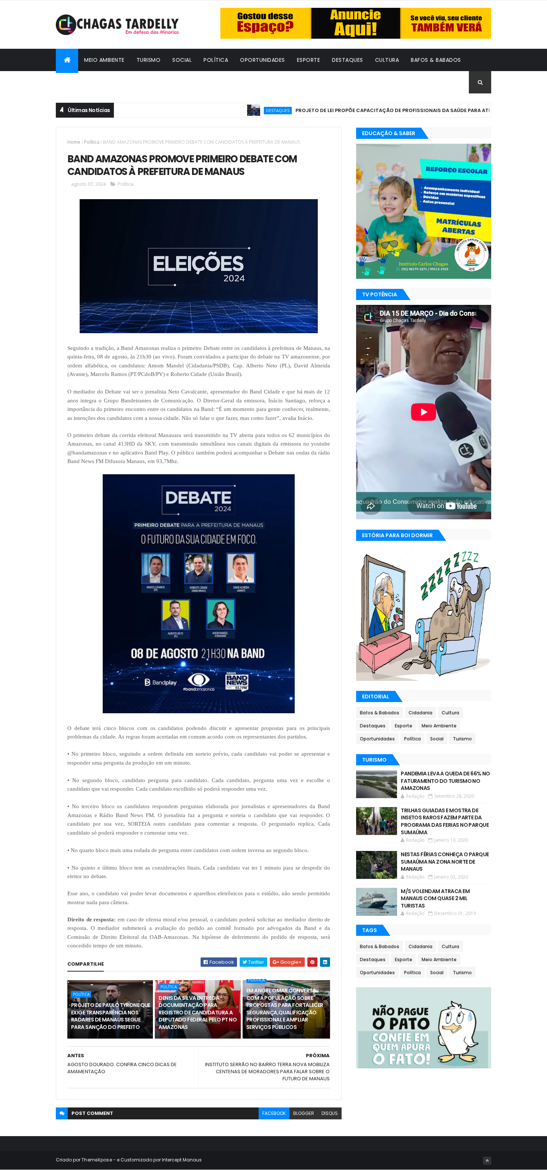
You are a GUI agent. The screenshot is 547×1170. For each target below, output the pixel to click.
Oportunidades (262, 60)
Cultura (387, 60)
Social (182, 60)
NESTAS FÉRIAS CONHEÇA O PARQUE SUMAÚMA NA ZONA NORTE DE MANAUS (445, 862)
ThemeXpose (96, 1160)
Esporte (308, 60)
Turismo (149, 60)
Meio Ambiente (104, 60)
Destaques (347, 60)
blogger (303, 1113)
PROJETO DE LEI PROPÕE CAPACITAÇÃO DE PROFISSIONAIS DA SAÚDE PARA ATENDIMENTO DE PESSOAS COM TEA (404, 110)
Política (216, 60)
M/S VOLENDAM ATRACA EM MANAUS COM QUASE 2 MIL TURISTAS (435, 898)
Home (73, 142)
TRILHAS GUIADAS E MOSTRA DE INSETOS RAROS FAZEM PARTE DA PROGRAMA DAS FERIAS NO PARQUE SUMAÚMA (445, 821)
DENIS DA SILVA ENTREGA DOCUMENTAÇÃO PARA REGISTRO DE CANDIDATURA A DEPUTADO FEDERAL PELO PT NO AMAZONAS (198, 1012)
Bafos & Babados (436, 60)
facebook (274, 1113)
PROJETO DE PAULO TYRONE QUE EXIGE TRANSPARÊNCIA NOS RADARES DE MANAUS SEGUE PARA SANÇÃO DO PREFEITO (110, 1016)
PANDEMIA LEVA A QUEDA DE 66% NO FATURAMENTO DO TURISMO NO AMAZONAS (445, 781)
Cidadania (76, 82)
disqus (330, 1113)
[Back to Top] (487, 1161)
